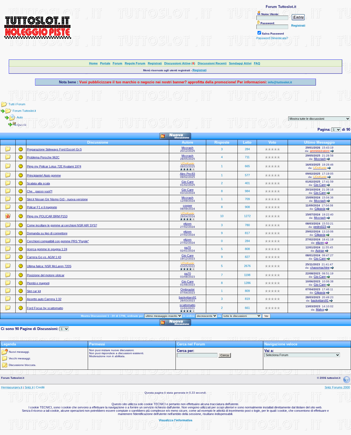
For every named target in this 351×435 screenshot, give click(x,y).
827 (247, 256)
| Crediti (39, 387)
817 (247, 233)
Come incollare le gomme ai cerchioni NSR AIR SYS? (62, 225)
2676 (247, 266)
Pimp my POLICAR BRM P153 (47, 216)
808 (247, 249)
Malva (320, 309)
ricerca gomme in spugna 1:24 (47, 249)
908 (247, 207)
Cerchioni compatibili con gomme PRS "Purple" (58, 241)
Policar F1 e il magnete (42, 207)
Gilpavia (320, 208)
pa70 (187, 247)
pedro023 (319, 226)
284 (247, 149)
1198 (247, 275)
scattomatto (187, 305)
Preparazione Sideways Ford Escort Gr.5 (54, 149)
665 (247, 166)
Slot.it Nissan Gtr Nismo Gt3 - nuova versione (57, 199)
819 (247, 298)
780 (247, 225)
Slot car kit (34, 291)
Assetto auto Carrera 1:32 (44, 299)
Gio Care (188, 181)
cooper (187, 205)
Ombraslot (187, 289)
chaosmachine (320, 267)
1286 (247, 283)
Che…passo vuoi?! (39, 191)
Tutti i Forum (17, 104)
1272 (247, 216)
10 (221, 216)
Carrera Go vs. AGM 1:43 (44, 257)
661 (247, 307)
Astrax (319, 250)
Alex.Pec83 (187, 173)
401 (247, 183)
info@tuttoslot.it (280, 82)
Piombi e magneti (38, 283)
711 (247, 157)
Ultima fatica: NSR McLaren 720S (49, 266)
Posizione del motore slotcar (45, 275)
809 (247, 290)
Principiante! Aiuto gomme (44, 175)
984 (247, 191)
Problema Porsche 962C (43, 157)
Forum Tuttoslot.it (24, 110)
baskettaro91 (187, 297)
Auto (20, 117)
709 (247, 199)
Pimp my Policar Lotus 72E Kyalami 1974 (54, 166)
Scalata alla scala (38, 183)
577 (247, 175)
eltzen (187, 223)
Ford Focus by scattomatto (45, 308)
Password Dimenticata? (272, 38)
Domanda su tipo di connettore (47, 233)
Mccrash (187, 147)
